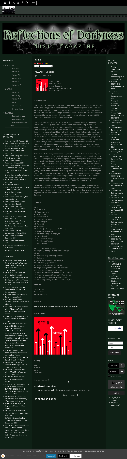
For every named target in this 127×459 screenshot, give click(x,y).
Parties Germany (19, 116)
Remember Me (116, 376)
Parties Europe (18, 119)
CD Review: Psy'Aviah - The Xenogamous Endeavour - (64, 390)
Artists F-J (16, 75)
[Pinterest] (22, 3)
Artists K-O (16, 78)
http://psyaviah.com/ (42, 306)
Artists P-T (16, 81)
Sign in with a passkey (116, 384)
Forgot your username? (115, 403)
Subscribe (114, 352)
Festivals (15, 68)
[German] (40, 63)
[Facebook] (9, 3)
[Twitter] (14, 3)
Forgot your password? (115, 399)
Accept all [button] (51, 456)
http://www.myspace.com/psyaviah (64, 306)
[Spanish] (47, 63)
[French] (38, 63)
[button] (36, 399)
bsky (33, 3)
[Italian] (42, 63)
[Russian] (44, 63)
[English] (35, 63)
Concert (9, 65)
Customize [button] (75, 456)
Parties (9, 113)
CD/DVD (9, 89)
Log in (116, 393)
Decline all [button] (63, 456)
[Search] (27, 3)
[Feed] (5, 3)
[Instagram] (18, 3)
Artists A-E (16, 71)
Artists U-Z (16, 85)
